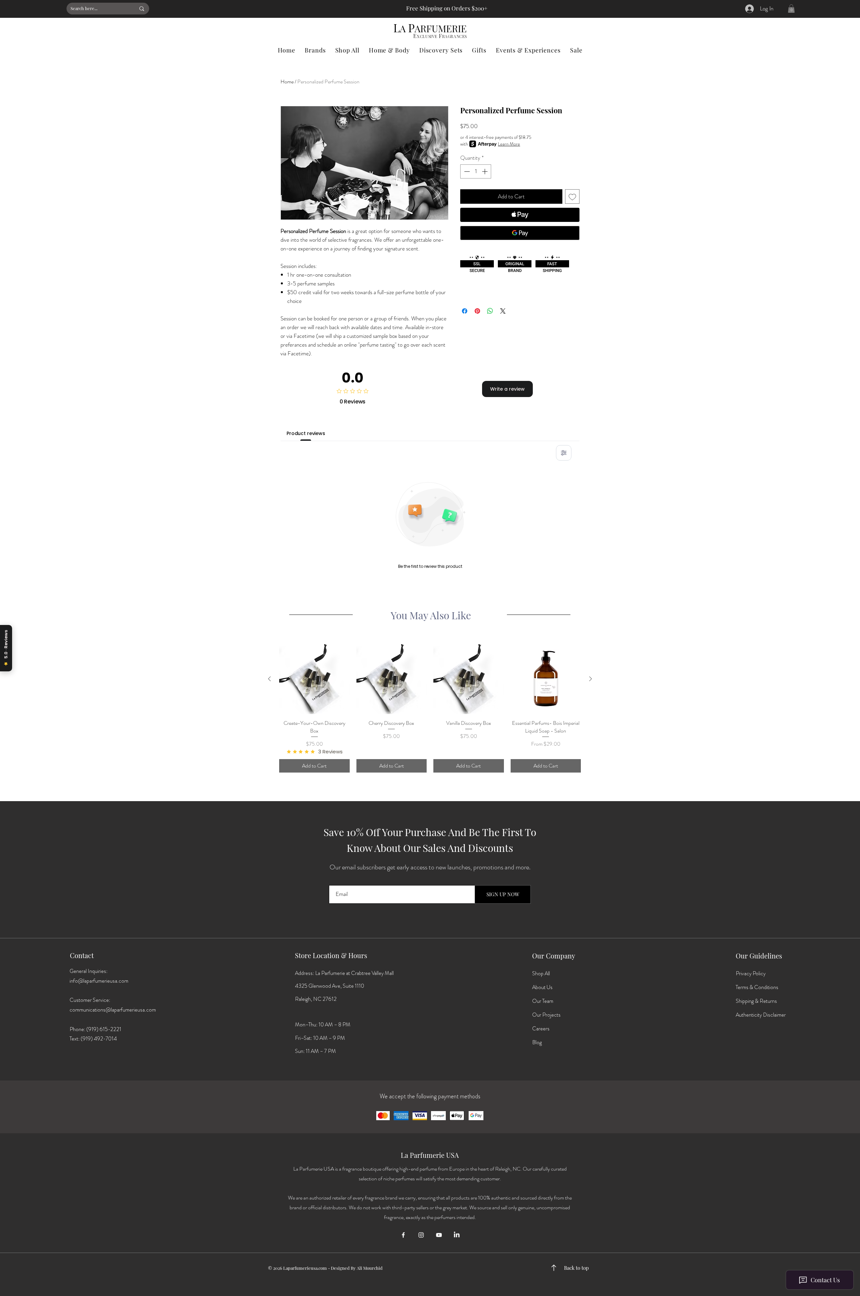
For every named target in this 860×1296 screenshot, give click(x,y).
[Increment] (485, 171)
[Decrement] (466, 171)
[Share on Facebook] (465, 311)
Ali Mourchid (370, 1268)
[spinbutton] (475, 171)
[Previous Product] (269, 679)
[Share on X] (503, 311)
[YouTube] (438, 1235)
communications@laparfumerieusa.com (113, 1010)
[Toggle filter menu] (563, 453)
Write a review (507, 389)
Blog (537, 1042)
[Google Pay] (519, 233)
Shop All (541, 973)
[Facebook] (403, 1235)
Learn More (509, 144)
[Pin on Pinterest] (477, 311)
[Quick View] (314, 679)
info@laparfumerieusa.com (99, 981)
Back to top (576, 1267)
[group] (430, 708)
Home (287, 81)
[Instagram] (421, 1235)
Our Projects (546, 1015)
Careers (541, 1028)
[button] (791, 8)
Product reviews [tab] (306, 433)
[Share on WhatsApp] (490, 311)
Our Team (542, 1001)
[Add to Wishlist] (572, 196)
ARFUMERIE (441, 28)
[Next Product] (591, 679)
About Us (542, 987)
